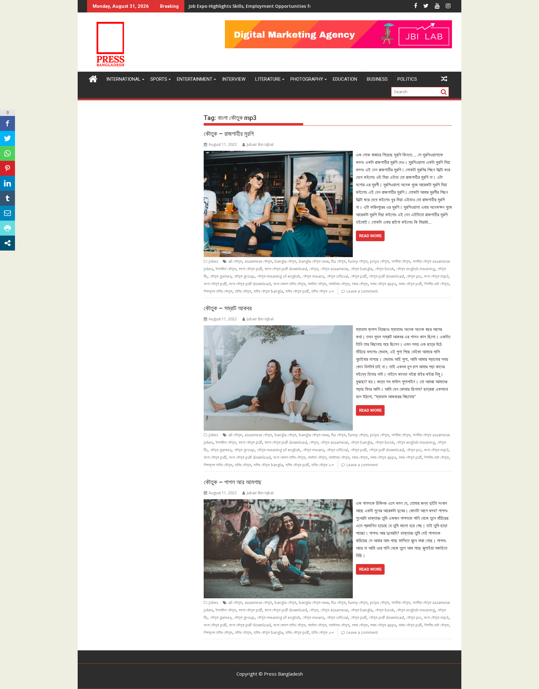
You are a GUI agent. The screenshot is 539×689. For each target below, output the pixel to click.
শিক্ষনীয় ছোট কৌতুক (436, 283)
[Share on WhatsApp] (7, 153)
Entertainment (194, 79)
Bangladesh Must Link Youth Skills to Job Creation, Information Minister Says (273, 6)
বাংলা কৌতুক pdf (215, 283)
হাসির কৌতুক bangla (268, 291)
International (123, 79)
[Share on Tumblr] (7, 198)
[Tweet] (7, 138)
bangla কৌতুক (285, 261)
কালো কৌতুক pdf (250, 268)
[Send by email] (7, 213)
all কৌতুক (235, 261)
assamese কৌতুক (258, 261)
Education (345, 79)
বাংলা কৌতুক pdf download (250, 283)
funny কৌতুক (357, 261)
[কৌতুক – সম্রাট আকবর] (278, 329)
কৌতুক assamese (334, 268)
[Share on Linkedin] (7, 183)
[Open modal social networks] (7, 243)
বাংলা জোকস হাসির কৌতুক (289, 283)
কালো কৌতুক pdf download (286, 268)
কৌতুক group (244, 276)
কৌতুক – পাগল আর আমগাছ (232, 482)
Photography (306, 79)
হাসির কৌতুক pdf (297, 291)
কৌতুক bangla (361, 268)
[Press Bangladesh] (93, 78)
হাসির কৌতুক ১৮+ (322, 291)
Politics (407, 79)
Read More (370, 235)
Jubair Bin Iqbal (260, 144)
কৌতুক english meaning (415, 268)
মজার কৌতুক (360, 283)
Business (377, 79)
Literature (268, 79)
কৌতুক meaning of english (278, 276)
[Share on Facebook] (7, 123)
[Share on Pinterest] (7, 168)
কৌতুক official (337, 276)
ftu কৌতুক (338, 261)
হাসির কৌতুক (243, 291)
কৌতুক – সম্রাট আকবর (228, 308)
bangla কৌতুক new (314, 261)
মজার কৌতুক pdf (410, 283)
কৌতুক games (220, 276)
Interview (233, 79)
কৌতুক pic (413, 276)
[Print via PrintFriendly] (7, 228)
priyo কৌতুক (379, 261)
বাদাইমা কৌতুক (317, 283)
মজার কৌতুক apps (383, 283)
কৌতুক (313, 268)
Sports (158, 79)
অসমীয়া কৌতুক (400, 261)
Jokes (213, 261)
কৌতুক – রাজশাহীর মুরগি (229, 133)
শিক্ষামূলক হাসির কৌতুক (218, 291)
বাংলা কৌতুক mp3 (436, 276)
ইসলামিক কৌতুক (226, 268)
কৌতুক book (384, 268)
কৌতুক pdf (359, 276)
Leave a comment (362, 291)
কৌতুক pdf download (386, 276)
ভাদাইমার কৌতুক (339, 283)
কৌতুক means (313, 276)
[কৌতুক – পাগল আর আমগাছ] (278, 503)
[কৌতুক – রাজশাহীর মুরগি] (278, 154)
